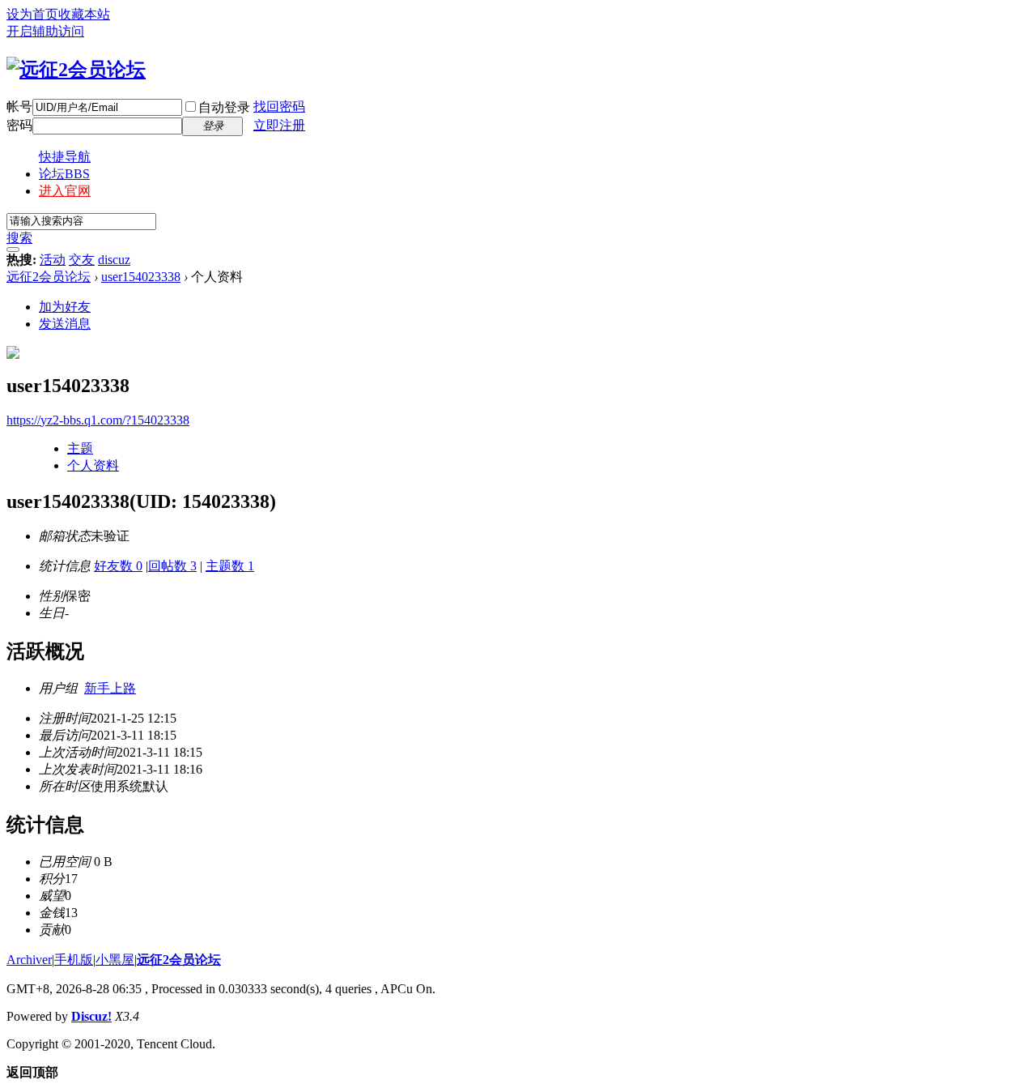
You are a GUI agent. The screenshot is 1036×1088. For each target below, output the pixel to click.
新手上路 (110, 688)
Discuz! (91, 1016)
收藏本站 (84, 14)
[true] (12, 249)
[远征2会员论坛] (76, 69)
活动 (53, 260)
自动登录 (224, 107)
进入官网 (65, 191)
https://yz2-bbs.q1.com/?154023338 (97, 420)
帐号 (19, 106)
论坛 (64, 174)
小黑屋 (115, 959)
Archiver (29, 959)
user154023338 (140, 277)
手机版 (73, 959)
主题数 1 (230, 566)
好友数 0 (118, 566)
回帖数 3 (172, 566)
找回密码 (279, 106)
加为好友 (65, 307)
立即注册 (279, 125)
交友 (82, 260)
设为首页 (32, 14)
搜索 (19, 238)
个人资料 (93, 465)
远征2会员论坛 (48, 277)
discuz (114, 260)
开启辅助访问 (45, 31)
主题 (80, 448)
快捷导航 (65, 157)
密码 (19, 125)
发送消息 (65, 324)
